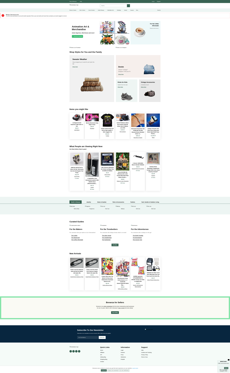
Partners (123, 352)
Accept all (103, 370)
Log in (153, 1)
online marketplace (108, 306)
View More (115, 244)
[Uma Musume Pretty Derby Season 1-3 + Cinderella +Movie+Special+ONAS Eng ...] (122, 273)
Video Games (107, 174)
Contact (102, 361)
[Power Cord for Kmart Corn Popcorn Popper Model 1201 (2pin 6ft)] (92, 273)
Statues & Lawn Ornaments (122, 181)
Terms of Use (144, 357)
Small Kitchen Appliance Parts (76, 276)
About (101, 350)
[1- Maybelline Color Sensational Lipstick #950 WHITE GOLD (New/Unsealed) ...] (92, 171)
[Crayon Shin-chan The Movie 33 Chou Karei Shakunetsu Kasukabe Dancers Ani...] (107, 273)
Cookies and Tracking (146, 352)
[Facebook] (70, 351)
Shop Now (75, 66)
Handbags (119, 10)
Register (159, 1)
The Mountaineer (137, 237)
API (101, 354)
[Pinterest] (76, 351)
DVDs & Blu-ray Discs (107, 285)
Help (81, 1)
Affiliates (102, 352)
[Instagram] (79, 351)
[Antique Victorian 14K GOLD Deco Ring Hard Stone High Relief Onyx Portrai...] (153, 126)
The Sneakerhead (106, 237)
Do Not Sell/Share (124, 370)
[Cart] (159, 5)
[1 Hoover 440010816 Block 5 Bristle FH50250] (138, 171)
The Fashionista (106, 239)
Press (122, 354)
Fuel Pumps (76, 176)
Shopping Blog (103, 359)
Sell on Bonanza (73, 1)
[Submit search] (128, 5)
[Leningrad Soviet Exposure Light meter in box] (77, 126)
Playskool (92, 128)
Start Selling (115, 312)
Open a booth (121, 308)
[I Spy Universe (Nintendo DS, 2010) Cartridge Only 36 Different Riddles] (107, 171)
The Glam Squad (106, 235)
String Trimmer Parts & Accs (153, 279)
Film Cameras (123, 131)
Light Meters (76, 130)
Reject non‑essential (113, 370)
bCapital (123, 359)
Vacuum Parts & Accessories (138, 168)
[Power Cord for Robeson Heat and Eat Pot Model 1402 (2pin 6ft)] (77, 273)
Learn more (135, 368)
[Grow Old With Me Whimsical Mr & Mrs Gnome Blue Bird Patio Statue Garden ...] (122, 171)
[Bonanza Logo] (73, 5)
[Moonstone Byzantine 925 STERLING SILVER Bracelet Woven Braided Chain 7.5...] (138, 126)
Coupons (132, 10)
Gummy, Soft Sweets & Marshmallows (138, 286)
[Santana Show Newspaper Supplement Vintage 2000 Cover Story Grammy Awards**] (153, 171)
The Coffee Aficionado (77, 239)
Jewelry (125, 10)
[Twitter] (73, 351)
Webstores (123, 357)
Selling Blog (103, 357)
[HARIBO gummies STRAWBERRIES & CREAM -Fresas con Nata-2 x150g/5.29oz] (138, 273)
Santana (153, 175)
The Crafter (74, 235)
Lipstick (92, 187)
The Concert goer (137, 239)
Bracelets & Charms (138, 137)
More (137, 10)
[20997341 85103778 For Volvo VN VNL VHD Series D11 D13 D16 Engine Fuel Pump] (77, 171)
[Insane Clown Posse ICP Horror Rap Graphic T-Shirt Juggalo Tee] (107, 126)
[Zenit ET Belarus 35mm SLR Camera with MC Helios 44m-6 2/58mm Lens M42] (122, 126)
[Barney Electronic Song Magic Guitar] (92, 126)
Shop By (159, 10)
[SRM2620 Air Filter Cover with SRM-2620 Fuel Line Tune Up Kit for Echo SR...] (153, 273)
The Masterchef (75, 237)
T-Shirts (107, 135)
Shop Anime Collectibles (78, 36)
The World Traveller (138, 235)
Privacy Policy (144, 354)
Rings (153, 137)
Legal (122, 350)
